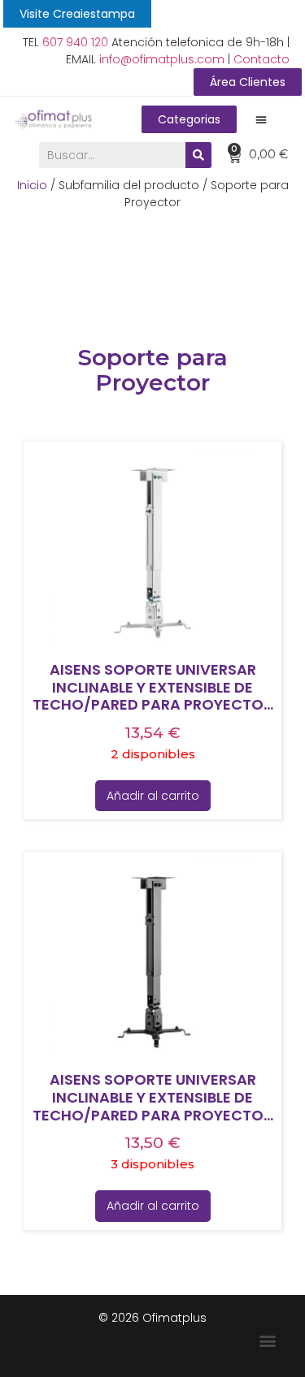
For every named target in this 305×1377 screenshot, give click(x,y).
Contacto (261, 59)
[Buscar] (198, 155)
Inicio (32, 185)
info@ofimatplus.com (161, 59)
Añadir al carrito (153, 796)
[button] (77, 14)
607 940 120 (75, 42)
